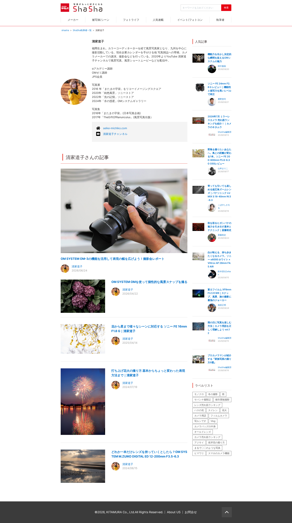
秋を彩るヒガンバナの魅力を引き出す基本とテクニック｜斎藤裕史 (219, 226)
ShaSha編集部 (224, 132)
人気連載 (158, 19)
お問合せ (191, 512)
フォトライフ (131, 19)
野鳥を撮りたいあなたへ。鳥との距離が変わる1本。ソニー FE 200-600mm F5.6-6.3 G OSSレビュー (219, 156)
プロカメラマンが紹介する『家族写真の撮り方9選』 (219, 359)
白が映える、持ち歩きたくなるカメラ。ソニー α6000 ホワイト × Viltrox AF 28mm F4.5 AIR (219, 259)
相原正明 (222, 305)
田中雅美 (222, 66)
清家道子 (77, 266)
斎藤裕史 (222, 235)
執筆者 (220, 19)
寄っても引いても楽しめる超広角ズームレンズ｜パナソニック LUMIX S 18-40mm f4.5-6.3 (219, 192)
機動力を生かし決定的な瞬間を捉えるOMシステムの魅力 (219, 58)
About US (173, 512)
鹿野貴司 (222, 99)
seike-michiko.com (115, 128)
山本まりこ (223, 168)
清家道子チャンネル (115, 134)
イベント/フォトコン (190, 19)
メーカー (73, 19)
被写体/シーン (100, 19)
